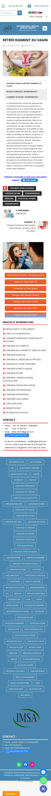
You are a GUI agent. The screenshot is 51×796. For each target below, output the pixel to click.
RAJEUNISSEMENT (38, 671)
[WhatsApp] (19, 764)
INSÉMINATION (14, 599)
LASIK (28, 599)
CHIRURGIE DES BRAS (36, 504)
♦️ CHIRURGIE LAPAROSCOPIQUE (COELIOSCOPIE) (18, 379)
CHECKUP (33, 480)
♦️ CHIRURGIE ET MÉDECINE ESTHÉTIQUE (22, 359)
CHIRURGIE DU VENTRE (25, 534)
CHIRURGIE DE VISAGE (37, 522)
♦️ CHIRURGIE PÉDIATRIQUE (16, 394)
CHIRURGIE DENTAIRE (13, 504)
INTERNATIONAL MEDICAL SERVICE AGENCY (28, 27)
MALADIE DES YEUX (14, 641)
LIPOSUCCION (13, 629)
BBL (12, 468)
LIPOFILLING (39, 611)
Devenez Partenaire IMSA (25, 315)
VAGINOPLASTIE (11, 204)
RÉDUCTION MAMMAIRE (25, 677)
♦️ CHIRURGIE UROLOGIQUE (16, 399)
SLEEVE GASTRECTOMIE (19, 683)
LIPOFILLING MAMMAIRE (14, 623)
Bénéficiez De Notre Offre (25, 308)
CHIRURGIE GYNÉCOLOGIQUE (22, 188)
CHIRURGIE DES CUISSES (25, 510)
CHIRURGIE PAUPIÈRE (17, 569)
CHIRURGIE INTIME (12, 193)
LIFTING (39, 599)
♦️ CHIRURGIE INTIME (13, 373)
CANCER (36, 474)
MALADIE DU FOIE (16, 647)
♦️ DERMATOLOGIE (12, 408)
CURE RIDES (36, 569)
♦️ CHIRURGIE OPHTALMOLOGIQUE (19, 385)
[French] (37, 12)
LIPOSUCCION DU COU (34, 629)
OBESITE (13, 659)
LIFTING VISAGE (12, 605)
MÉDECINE (9, 198)
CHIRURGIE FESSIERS (25, 545)
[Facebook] (25, 764)
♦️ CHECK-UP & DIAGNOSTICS (16, 333)
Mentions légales (32, 775)
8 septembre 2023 (12, 45)
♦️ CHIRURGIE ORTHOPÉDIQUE (17, 390)
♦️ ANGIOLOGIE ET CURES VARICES (19, 329)
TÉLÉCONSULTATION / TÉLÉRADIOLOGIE (25, 275)
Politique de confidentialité (14, 775)
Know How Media (29, 781)
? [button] (24, 84)
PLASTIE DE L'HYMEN (26, 198)
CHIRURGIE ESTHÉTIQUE (25, 539)
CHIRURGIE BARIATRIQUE (25, 486)
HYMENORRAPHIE (32, 193)
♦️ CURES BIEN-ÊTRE (12, 403)
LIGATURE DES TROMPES (34, 605)
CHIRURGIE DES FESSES (25, 516)
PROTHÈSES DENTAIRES (15, 671)
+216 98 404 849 (15, 6)
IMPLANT (17, 593)
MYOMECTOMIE (35, 647)
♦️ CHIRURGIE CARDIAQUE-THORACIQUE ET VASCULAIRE (23, 339)
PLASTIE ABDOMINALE (31, 659)
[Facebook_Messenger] (43, 772)
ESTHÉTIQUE (15, 581)
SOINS (37, 683)
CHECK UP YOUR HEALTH (25, 282)
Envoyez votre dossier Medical (25, 295)
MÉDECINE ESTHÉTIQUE (32, 653)
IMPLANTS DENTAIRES (36, 593)
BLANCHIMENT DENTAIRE (29, 468)
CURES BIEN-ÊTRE (12, 575)
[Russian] (40, 12)
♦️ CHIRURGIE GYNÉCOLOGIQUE (17, 368)
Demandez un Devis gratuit (25, 288)
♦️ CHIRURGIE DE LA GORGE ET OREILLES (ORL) (24, 350)
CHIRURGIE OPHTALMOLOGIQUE (25, 563)
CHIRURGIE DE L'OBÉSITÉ (25, 492)
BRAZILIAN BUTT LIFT (19, 474)
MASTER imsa (29, 45)
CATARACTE (18, 480)
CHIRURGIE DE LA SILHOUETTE (25, 498)
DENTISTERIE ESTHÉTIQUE (35, 575)
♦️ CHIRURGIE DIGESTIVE (14, 355)
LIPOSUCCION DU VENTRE (25, 635)
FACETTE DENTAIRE (33, 581)
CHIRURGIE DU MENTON (25, 528)
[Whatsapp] (43, 780)
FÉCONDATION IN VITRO (15, 587)
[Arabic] (30, 12)
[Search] (19, 13)
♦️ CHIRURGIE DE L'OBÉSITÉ (16, 346)
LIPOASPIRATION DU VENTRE (17, 611)
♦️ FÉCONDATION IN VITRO (15, 412)
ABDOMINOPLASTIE (16, 462)
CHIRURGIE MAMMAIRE (35, 557)
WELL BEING (25, 695)
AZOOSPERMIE (36, 462)
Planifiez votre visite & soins (25, 301)
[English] (33, 12)
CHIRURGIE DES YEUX (13, 522)
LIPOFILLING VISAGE (38, 623)
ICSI (7, 593)
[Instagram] (32, 764)
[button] (45, 28)
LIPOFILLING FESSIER (25, 617)
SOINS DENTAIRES (16, 689)
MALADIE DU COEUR (36, 641)
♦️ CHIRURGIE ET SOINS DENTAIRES (19, 364)
